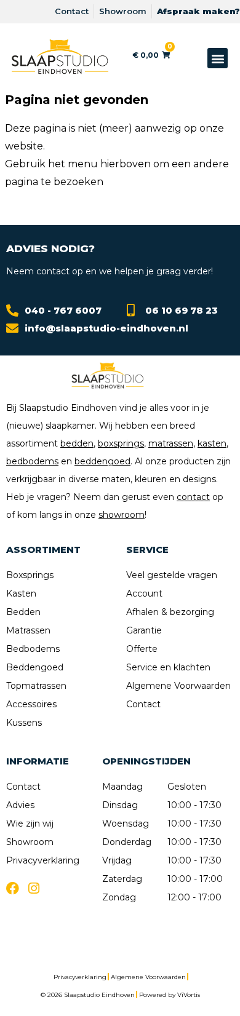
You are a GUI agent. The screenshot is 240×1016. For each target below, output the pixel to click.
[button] (217, 58)
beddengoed (102, 461)
